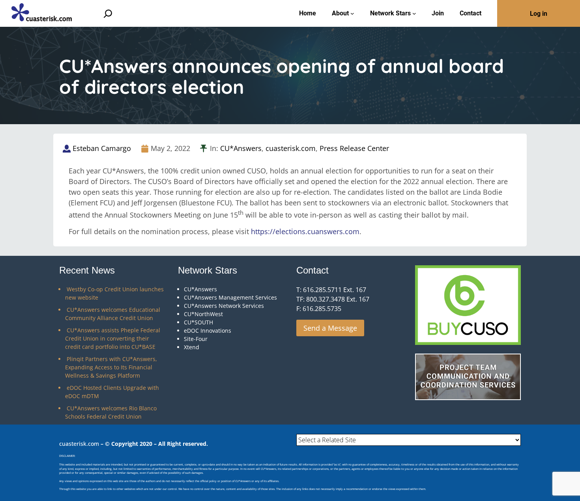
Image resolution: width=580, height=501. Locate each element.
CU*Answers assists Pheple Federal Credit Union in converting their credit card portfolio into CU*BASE (112, 338)
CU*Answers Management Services (230, 297)
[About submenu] (352, 13)
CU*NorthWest (203, 314)
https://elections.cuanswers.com (305, 231)
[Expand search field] (108, 13)
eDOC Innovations (207, 330)
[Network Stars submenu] (414, 13)
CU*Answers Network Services (224, 305)
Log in (538, 13)
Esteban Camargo (102, 148)
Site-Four (196, 339)
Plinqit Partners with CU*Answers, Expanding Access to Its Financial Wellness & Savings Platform (111, 367)
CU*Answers (241, 148)
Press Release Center (354, 148)
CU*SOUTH (198, 322)
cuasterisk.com (291, 148)
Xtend (191, 347)
